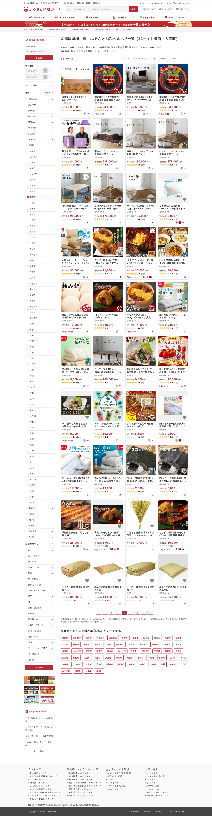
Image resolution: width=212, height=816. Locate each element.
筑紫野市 (120, 644)
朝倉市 (110, 651)
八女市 (168, 638)
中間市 (98, 644)
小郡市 (108, 644)
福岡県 (65, 638)
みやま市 (122, 651)
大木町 (89, 664)
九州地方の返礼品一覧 (80, 29)
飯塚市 (136, 638)
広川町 (99, 664)
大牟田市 (100, 638)
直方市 (125, 638)
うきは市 (77, 651)
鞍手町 (162, 657)
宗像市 (155, 644)
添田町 (121, 664)
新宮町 (76, 657)
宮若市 (89, 651)
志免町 (179, 651)
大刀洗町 (77, 664)
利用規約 (159, 811)
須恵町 (65, 657)
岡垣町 (130, 657)
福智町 (173, 664)
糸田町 (132, 664)
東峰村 (65, 664)
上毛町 (89, 671)
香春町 (110, 664)
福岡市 (89, 638)
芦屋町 (108, 657)
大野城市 (143, 644)
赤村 (163, 664)
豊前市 (87, 644)
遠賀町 (140, 657)
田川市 (146, 638)
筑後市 (179, 638)
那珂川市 (145, 651)
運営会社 (147, 811)
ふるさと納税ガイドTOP (33, 29)
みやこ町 (66, 671)
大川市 (65, 644)
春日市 (132, 644)
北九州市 (77, 638)
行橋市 (76, 644)
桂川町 (173, 657)
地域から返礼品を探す (57, 29)
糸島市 (134, 651)
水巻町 (119, 657)
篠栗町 (168, 651)
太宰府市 (167, 644)
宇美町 (157, 651)
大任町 (153, 664)
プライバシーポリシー (176, 811)
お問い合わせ (133, 811)
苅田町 (183, 664)
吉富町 (78, 671)
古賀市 (179, 644)
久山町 (87, 657)
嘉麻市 (99, 651)
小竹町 (151, 657)
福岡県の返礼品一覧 (102, 29)
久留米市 (113, 638)
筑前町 (183, 657)
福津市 (65, 651)
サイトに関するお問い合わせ (177, 3)
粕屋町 (98, 657)
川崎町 (142, 664)
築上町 (99, 671)
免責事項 (87, 805)
